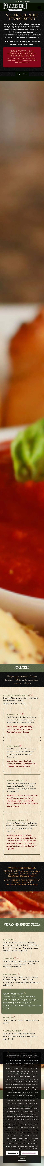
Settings (22, 1158)
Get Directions (26, 1)
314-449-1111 (18, 1)
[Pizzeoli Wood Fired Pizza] (18, 7)
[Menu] (38, 7)
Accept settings (13, 1153)
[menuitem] (38, 7)
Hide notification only (29, 1153)
